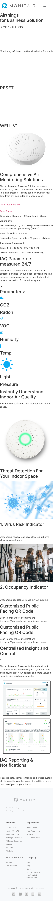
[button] (44, 5)
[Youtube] (32, 894)
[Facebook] (26, 894)
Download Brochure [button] (10, 204)
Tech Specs (6, 211)
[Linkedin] (39, 894)
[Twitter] (13, 894)
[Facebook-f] (20, 894)
